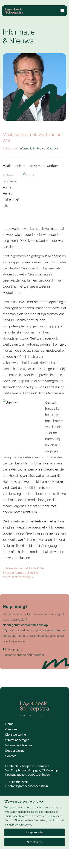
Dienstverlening (15, 735)
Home (9, 724)
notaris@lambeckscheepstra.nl (24, 655)
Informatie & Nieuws (32, 148)
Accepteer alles (34, 832)
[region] (34, 822)
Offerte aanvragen (17, 740)
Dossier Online (14, 751)
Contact (10, 756)
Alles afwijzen (34, 842)
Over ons (53, 148)
